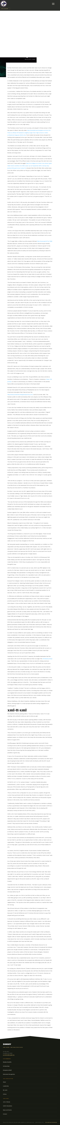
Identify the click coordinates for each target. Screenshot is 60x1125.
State (33, 59)
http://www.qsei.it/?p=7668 (44, 241)
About (4, 1082)
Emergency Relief (7, 1070)
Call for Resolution (7, 1105)
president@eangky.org (8, 1055)
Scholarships (6, 1066)
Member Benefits (7, 1062)
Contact (5, 1114)
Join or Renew (6, 1101)
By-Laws (5, 1090)
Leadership (6, 1086)
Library (4, 1094)
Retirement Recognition (9, 1074)
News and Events (7, 1110)
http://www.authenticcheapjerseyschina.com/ (20, 394)
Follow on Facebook (51, 1122)
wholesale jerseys (47, 658)
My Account (5, 8)
